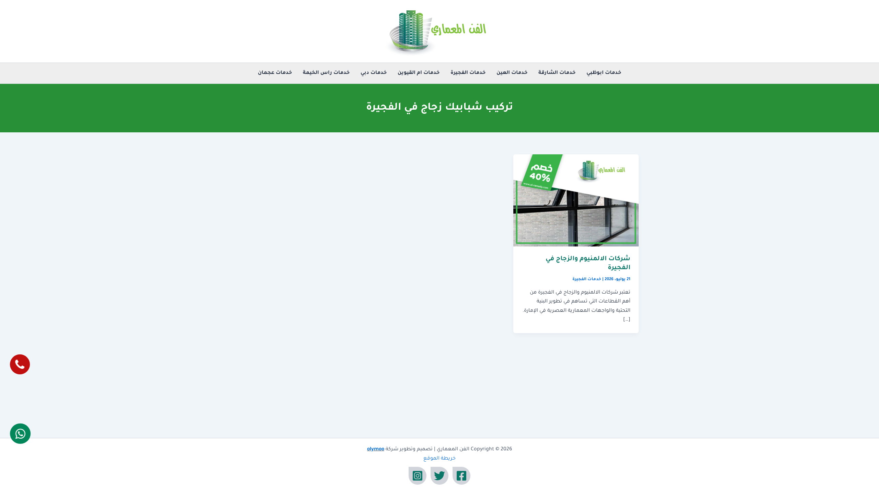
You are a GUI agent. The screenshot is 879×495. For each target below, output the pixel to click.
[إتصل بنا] (20, 364)
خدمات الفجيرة (468, 73)
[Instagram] (417, 476)
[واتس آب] (20, 433)
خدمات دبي (374, 73)
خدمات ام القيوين (419, 73)
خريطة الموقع (439, 459)
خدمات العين (511, 73)
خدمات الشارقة (556, 73)
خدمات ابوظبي (603, 73)
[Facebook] (461, 476)
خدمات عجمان (275, 73)
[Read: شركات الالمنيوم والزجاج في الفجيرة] (576, 201)
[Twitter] (439, 476)
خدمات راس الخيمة (326, 73)
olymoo (375, 449)
